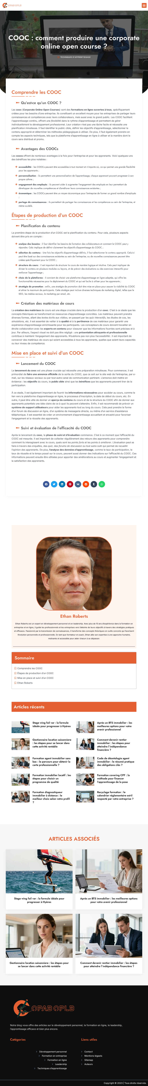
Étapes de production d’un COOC (35, 673)
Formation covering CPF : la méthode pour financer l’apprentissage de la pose (113, 778)
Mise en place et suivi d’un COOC (35, 677)
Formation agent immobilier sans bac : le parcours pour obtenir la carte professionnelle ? (52, 761)
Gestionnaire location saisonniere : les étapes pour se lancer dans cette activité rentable (52, 743)
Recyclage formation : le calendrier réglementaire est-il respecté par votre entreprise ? (115, 795)
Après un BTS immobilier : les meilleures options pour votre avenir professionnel (114, 726)
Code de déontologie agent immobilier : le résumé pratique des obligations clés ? (115, 761)
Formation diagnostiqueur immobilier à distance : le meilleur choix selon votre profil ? (51, 797)
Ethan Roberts (25, 682)
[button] (144, 5)
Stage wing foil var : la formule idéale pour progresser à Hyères (52, 724)
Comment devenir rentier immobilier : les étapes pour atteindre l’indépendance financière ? (113, 745)
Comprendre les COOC (29, 668)
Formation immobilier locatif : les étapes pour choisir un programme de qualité (52, 778)
